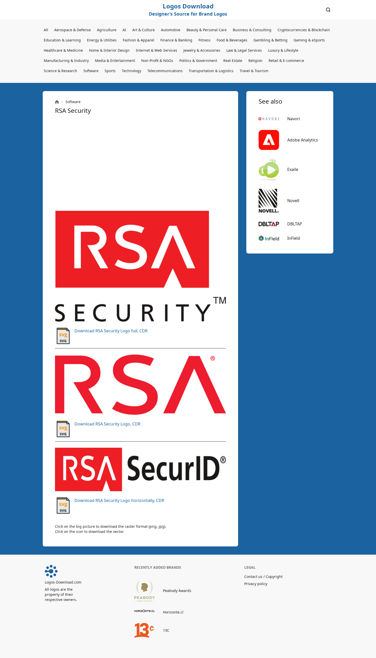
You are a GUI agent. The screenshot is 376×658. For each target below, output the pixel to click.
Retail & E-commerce (286, 60)
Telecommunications (165, 70)
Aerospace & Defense (72, 29)
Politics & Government (198, 60)
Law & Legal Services (244, 50)
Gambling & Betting (270, 40)
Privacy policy (255, 583)
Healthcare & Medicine (63, 50)
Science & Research (60, 70)
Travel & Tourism (254, 70)
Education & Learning (62, 40)
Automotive (170, 29)
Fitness (204, 40)
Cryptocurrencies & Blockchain (304, 29)
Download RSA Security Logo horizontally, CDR (119, 500)
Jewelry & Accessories (201, 50)
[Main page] (57, 102)
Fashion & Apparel (138, 40)
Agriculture (106, 29)
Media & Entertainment (115, 60)
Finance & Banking (176, 40)
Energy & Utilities (102, 40)
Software (90, 70)
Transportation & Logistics (211, 70)
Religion (255, 60)
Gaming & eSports (309, 40)
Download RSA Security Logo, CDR (107, 424)
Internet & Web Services (156, 50)
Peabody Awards (177, 590)
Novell (293, 200)
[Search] (328, 10)
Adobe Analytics (302, 140)
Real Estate (232, 60)
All (46, 29)
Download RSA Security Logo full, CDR (111, 331)
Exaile (292, 169)
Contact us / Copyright (263, 576)
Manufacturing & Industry (66, 60)
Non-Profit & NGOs (157, 60)
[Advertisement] (140, 163)
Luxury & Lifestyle (283, 50)
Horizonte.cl (173, 612)
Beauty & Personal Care (206, 29)
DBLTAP (294, 224)
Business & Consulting (252, 29)
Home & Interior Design (109, 50)
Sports (110, 70)
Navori (293, 119)
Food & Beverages (232, 40)
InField (293, 238)
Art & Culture (143, 29)
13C (166, 630)
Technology (131, 70)
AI (124, 29)
